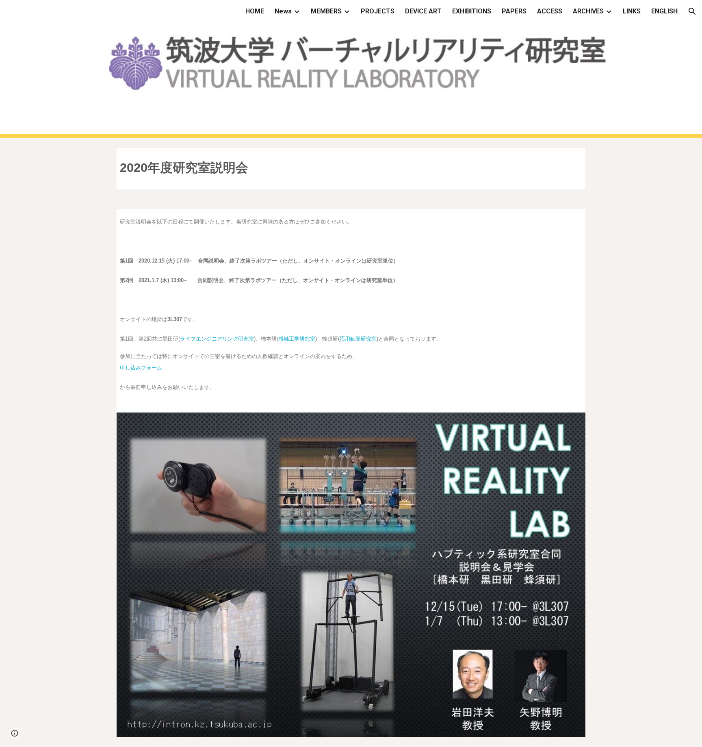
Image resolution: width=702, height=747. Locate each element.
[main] (351, 168)
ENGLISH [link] (664, 11)
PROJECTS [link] (377, 11)
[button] (692, 11)
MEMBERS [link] (326, 11)
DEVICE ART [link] (423, 11)
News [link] (283, 11)
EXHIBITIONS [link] (471, 11)
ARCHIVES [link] (588, 11)
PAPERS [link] (514, 11)
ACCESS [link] (549, 11)
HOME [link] (254, 11)
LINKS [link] (632, 11)
